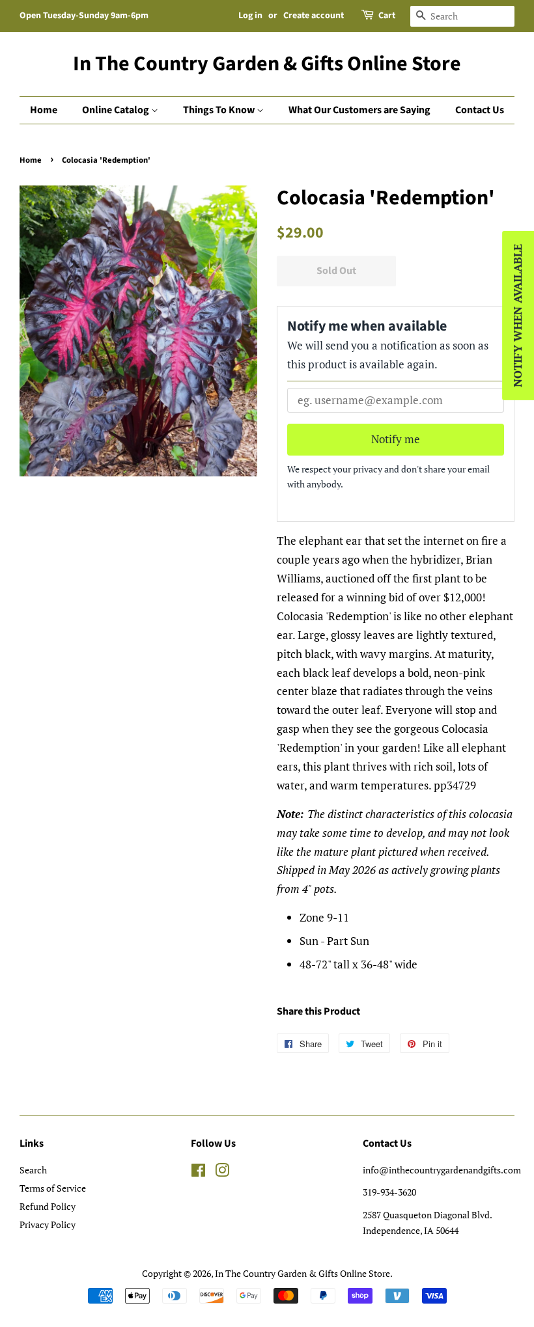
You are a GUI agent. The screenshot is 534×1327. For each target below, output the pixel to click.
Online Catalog (116, 110)
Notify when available (517, 315)
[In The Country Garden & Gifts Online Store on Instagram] (222, 1172)
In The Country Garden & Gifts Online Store (267, 63)
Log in (250, 15)
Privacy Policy (48, 1224)
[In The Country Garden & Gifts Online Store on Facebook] (198, 1172)
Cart (386, 15)
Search (33, 1170)
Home (43, 110)
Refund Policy (48, 1206)
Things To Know (220, 110)
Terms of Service (53, 1188)
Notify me (395, 438)
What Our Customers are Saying (359, 110)
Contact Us (479, 110)
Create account (313, 15)
